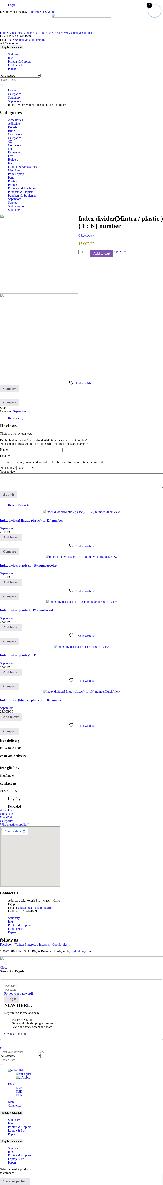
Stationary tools (17, 206)
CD (10, 141)
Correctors (14, 145)
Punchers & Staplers (20, 192)
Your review (9, 471)
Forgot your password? (18, 993)
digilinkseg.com (81, 951)
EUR (19, 1095)
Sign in (49, 11)
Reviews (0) (15, 418)
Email (5, 455)
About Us (43, 32)
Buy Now (119, 251)
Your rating (8, 467)
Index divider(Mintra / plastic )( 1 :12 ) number (31, 520)
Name (5, 449)
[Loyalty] (4, 799)
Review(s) (86, 235)
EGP (11, 1084)
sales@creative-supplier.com (26, 39)
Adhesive (14, 123)
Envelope (14, 152)
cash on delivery (13, 756)
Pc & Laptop (16, 174)
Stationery (14, 97)
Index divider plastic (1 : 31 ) (19, 655)
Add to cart (101, 253)
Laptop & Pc (16, 1130)
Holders (13, 159)
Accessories (15, 120)
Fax (10, 156)
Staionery (14, 1119)
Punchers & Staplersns (22, 195)
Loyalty (14, 799)
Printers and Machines (22, 188)
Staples (12, 202)
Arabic (25, 1077)
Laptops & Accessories (22, 166)
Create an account (15, 1033)
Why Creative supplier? (79, 32)
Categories (15, 32)
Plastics (12, 181)
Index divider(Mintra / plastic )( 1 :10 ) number (31, 700)
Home (4, 32)
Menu (11, 1102)
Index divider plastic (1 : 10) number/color (28, 565)
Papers (12, 1134)
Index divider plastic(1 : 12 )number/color (28, 610)
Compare (9, 388)
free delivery (10, 740)
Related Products (18, 505)
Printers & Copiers (19, 1127)
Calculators (15, 134)
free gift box (9, 768)
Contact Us (30, 32)
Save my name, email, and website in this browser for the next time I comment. (54, 462)
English (19, 1070)
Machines (14, 170)
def (10, 148)
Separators (14, 101)
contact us (8, 783)
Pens (11, 177)
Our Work (56, 32)
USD (19, 1091)
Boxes (12, 130)
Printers (12, 184)
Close (3, 967)
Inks (10, 163)
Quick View (112, 512)
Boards (12, 127)
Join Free (34, 11)
